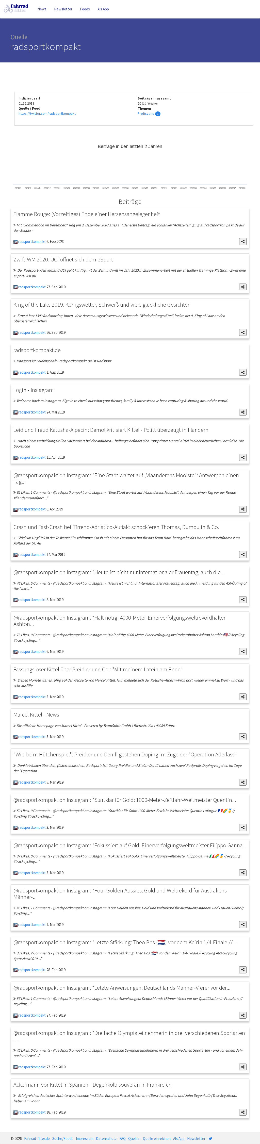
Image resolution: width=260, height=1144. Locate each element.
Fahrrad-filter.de (37, 1138)
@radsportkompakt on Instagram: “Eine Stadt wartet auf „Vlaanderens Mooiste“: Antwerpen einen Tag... (126, 478)
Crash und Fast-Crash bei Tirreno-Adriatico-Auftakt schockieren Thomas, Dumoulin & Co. (116, 526)
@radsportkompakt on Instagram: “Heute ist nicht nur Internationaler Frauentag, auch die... (118, 572)
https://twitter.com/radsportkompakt (47, 113)
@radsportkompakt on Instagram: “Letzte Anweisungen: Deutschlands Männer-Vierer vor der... (121, 987)
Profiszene (146, 113)
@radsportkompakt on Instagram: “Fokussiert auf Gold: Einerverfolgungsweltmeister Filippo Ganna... (130, 845)
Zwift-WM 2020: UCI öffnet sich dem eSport (63, 259)
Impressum (84, 1138)
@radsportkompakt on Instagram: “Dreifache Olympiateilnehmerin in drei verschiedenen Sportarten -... (129, 1036)
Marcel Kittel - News (36, 714)
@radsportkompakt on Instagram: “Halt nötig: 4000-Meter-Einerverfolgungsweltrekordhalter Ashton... (119, 620)
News (41, 9)
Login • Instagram (33, 389)
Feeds (85, 9)
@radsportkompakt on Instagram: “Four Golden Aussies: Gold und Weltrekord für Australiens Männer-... (120, 893)
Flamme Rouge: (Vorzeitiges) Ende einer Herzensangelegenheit (86, 214)
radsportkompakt (32, 241)
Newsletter (63, 9)
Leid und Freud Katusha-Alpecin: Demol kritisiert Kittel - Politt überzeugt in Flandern (110, 429)
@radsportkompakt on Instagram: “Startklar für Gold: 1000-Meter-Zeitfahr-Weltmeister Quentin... (124, 799)
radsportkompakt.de (37, 350)
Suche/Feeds (62, 1138)
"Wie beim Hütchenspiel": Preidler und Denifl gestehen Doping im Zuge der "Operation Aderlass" (125, 754)
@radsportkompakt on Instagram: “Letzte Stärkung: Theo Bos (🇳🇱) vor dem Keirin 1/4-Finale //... (124, 942)
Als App (103, 9)
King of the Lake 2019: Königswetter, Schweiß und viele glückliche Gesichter (101, 304)
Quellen (134, 1138)
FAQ (122, 1138)
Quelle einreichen (157, 1138)
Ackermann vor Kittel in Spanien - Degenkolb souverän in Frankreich (92, 1084)
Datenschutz (106, 1138)
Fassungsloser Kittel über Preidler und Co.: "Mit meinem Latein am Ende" (98, 669)
